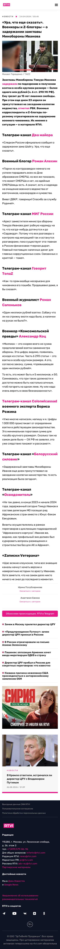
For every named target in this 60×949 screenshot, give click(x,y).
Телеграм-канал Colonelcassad (29, 401)
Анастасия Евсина (30, 598)
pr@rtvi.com (26, 860)
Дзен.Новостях (16, 881)
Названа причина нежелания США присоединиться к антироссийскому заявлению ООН (25, 675)
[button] (56, 5)
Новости (8, 17)
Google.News (11, 884)
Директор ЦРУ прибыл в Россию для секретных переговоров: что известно (26, 664)
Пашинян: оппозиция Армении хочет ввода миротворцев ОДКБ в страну (26, 654)
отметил (23, 108)
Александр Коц (32, 336)
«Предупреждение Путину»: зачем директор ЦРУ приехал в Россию (25, 633)
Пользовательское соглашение (17, 808)
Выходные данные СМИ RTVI (16, 804)
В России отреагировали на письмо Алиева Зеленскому (25, 643)
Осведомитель (17, 495)
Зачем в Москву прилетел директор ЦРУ (30, 624)
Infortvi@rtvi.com (36, 852)
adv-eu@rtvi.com (27, 863)
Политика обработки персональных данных (24, 813)
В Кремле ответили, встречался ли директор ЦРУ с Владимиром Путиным (29, 779)
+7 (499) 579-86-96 (17, 849)
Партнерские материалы (16, 867)
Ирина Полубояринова (30, 587)
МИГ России (42, 214)
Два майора (42, 135)
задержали (9, 83)
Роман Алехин (44, 161)
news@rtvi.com (28, 856)
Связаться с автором (30, 591)
